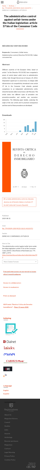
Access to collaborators (12, 283)
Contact (7, 448)
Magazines (8, 445)
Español (6, 394)
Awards (7, 433)
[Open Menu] (2, 2)
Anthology (8, 437)
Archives (11, 6)
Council (7, 422)
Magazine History (11, 418)
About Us (7, 415)
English (6, 390)
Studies (7, 426)
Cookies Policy (9, 460)
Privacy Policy (9, 456)
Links (6, 430)
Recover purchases (11, 441)
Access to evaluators (11, 287)
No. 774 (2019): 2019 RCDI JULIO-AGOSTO (16, 8)
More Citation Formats (11, 262)
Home (4, 6)
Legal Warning (9, 452)
